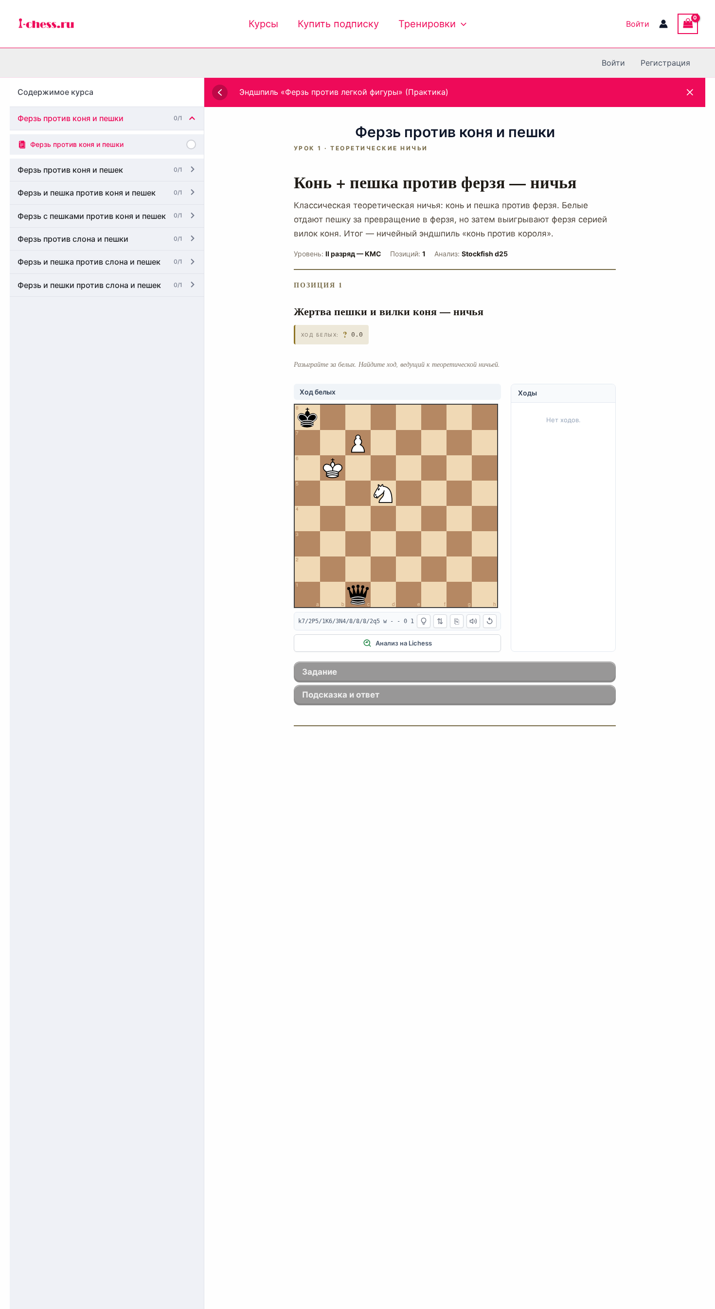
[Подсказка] (423, 621)
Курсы (263, 24)
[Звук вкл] (473, 621)
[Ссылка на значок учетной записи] (663, 23)
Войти (637, 24)
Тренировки (427, 24)
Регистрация (665, 63)
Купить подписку (338, 24)
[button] (461, 24)
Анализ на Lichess (403, 643)
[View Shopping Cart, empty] (688, 24)
